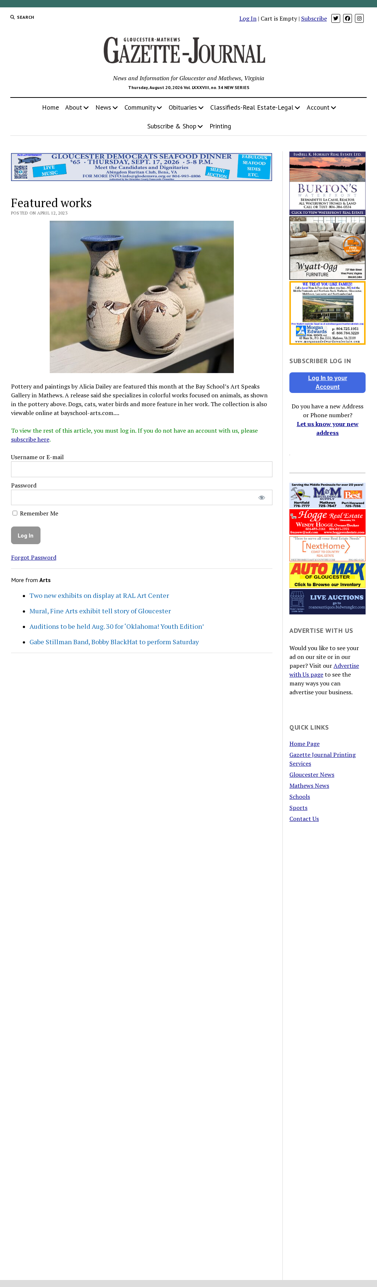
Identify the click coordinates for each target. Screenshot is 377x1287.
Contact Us (304, 819)
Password (23, 485)
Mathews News (309, 785)
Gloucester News (311, 774)
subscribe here (30, 439)
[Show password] (261, 498)
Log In (248, 18)
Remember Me (38, 513)
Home (50, 107)
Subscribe (314, 18)
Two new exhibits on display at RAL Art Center (99, 595)
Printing (220, 126)
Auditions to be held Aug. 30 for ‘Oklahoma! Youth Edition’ (116, 626)
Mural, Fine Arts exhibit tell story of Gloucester (100, 610)
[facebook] (347, 18)
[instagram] (359, 18)
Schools (299, 797)
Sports (298, 808)
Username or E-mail (37, 457)
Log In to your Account (327, 382)
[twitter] (335, 18)
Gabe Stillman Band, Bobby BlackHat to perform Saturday (114, 641)
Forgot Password (33, 557)
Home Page (304, 744)
